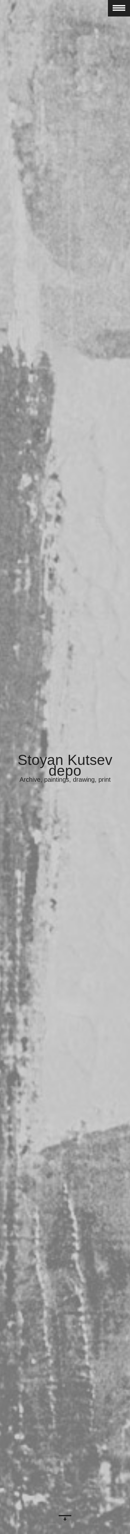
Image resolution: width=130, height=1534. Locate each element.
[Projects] (65, 1519)
